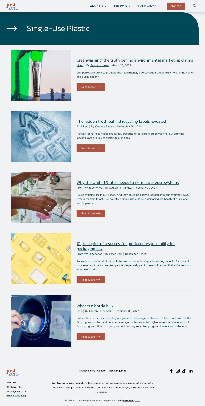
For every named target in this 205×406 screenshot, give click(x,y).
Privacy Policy (87, 370)
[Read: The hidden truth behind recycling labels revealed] (41, 136)
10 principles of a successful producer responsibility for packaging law (126, 246)
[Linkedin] (190, 371)
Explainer (82, 126)
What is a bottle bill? (95, 306)
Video (80, 65)
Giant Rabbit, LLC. (131, 400)
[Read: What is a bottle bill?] (41, 320)
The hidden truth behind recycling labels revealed (121, 121)
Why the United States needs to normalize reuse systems (128, 182)
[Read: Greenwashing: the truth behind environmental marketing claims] (41, 75)
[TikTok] (184, 371)
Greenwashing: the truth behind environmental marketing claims (135, 60)
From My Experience (89, 187)
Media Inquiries (117, 370)
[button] (104, 6)
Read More (90, 88)
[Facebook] (171, 371)
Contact (101, 370)
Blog (79, 311)
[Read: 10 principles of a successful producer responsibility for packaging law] (41, 258)
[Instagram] (178, 371)
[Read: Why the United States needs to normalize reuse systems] (41, 197)
